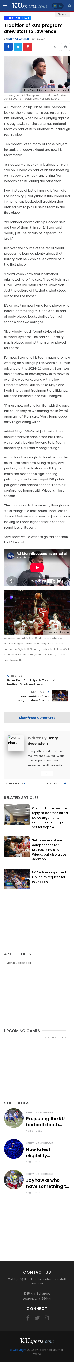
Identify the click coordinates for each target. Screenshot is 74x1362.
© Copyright (18, 1350)
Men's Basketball (19, 963)
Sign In (62, 14)
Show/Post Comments (37, 717)
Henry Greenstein (18, 38)
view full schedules (55, 1037)
